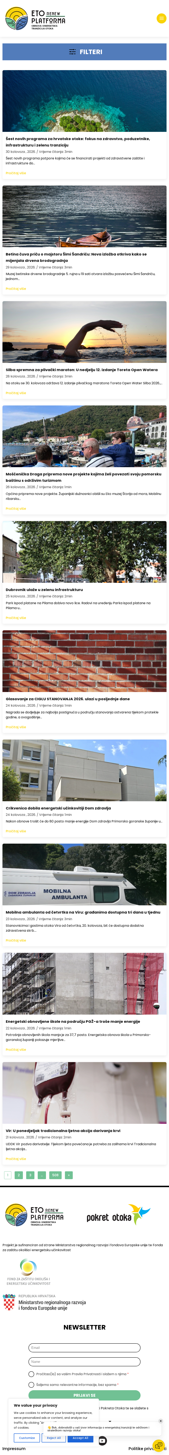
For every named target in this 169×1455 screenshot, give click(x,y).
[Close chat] (159, 1446)
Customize (27, 1438)
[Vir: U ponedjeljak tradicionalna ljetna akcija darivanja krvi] (84, 1093)
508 (55, 1175)
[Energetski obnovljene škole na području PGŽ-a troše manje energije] (84, 984)
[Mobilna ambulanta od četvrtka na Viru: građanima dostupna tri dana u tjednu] (84, 874)
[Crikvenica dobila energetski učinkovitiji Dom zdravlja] (84, 770)
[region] (53, 1423)
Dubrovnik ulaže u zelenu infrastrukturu (44, 589)
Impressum (14, 1449)
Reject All (54, 1438)
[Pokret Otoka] (35, 18)
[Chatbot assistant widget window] (119, 1353)
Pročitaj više (16, 173)
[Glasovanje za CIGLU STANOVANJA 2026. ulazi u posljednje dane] (84, 661)
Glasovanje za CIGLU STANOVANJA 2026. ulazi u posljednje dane (68, 698)
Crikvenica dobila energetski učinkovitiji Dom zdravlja (58, 808)
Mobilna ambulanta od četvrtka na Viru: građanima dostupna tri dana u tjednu (83, 912)
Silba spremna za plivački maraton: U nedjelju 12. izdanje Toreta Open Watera (82, 369)
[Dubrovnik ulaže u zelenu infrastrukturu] (84, 552)
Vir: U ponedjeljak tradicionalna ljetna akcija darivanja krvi (63, 1130)
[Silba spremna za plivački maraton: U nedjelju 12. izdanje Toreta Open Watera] (84, 332)
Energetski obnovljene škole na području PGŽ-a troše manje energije (73, 1021)
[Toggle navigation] (162, 18)
